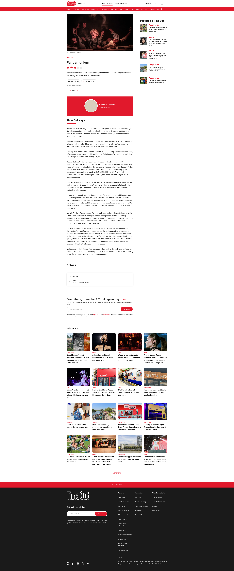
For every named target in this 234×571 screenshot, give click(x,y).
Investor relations (123, 502)
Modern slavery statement (122, 545)
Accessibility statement (125, 535)
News (68, 9)
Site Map (120, 557)
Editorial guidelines (124, 515)
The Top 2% (114, 9)
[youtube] (88, 563)
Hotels (120, 9)
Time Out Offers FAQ (141, 506)
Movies (154, 506)
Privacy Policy (106, 314)
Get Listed (138, 497)
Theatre (93, 9)
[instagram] (68, 563)
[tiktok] (73, 563)
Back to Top (118, 485)
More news (117, 473)
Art (98, 9)
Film (158, 9)
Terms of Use (96, 314)
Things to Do (76, 9)
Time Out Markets (121, 4)
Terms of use (122, 539)
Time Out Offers (157, 497)
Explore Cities (107, 4)
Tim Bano (111, 105)
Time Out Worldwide (158, 502)
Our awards (121, 506)
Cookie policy (122, 530)
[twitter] (83, 563)
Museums (152, 9)
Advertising (138, 511)
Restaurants (105, 9)
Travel (126, 9)
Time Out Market (140, 515)
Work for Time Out (123, 511)
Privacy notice (122, 519)
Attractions (144, 9)
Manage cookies (123, 550)
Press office (121, 497)
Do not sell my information (122, 525)
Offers (132, 9)
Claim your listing (140, 502)
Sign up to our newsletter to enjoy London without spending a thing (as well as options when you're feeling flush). (99, 303)
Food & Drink (85, 9)
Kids (137, 9)
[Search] (156, 4)
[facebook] (78, 563)
